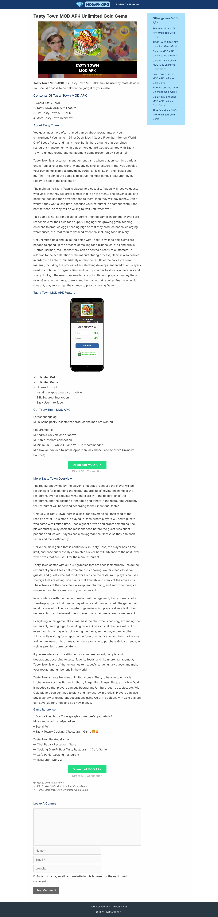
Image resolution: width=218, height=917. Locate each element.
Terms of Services (100, 906)
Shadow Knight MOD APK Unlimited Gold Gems (164, 32)
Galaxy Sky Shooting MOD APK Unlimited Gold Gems (164, 101)
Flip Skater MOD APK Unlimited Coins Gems (62, 786)
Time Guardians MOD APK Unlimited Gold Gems (165, 114)
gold (47, 782)
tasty (54, 782)
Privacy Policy (120, 906)
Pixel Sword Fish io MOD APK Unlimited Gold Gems (164, 78)
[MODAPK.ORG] (94, 4)
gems (40, 782)
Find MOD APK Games (127, 4)
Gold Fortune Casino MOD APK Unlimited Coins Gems (164, 65)
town (61, 782)
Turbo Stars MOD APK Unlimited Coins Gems (62, 789)
